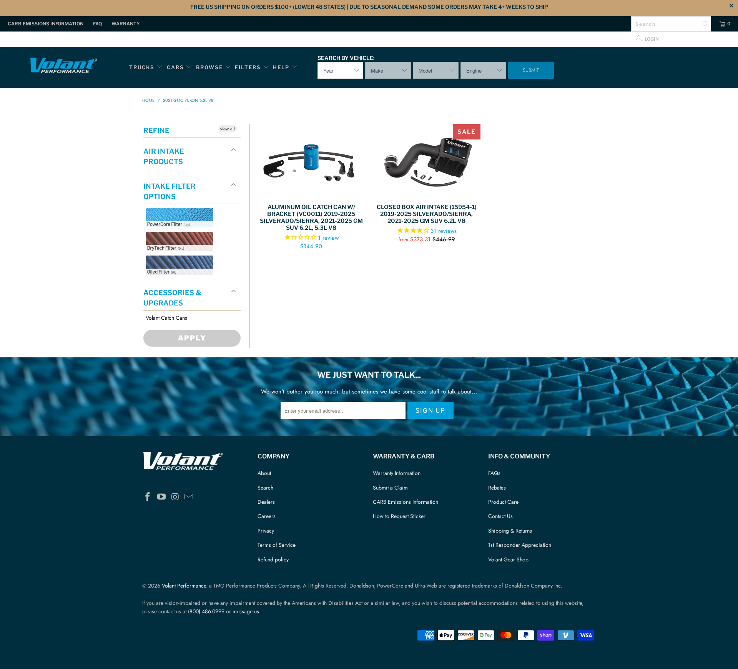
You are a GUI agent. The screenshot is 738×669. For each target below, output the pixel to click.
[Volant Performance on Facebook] (148, 497)
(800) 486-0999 (206, 611)
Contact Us (500, 516)
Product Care (503, 502)
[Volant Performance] (63, 66)
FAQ (97, 24)
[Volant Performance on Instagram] (175, 497)
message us (246, 611)
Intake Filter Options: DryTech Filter (177, 259)
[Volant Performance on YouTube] (162, 497)
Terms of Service (277, 545)
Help (281, 67)
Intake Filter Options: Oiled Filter (184, 283)
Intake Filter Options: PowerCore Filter (177, 236)
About (264, 473)
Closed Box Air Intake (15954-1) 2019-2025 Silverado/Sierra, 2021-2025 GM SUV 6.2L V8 (426, 160)
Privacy (266, 531)
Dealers (266, 502)
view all (227, 128)
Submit (531, 70)
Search (265, 487)
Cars (175, 67)
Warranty (125, 24)
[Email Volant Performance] (189, 497)
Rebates (497, 487)
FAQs (494, 473)
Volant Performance (184, 585)
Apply (192, 338)
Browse (209, 67)
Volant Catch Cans (166, 318)
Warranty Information (397, 473)
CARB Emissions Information (45, 24)
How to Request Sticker (399, 516)
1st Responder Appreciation (519, 545)
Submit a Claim (390, 487)
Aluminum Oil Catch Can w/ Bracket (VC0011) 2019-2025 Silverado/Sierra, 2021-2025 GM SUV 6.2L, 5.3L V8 (311, 160)
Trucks (142, 67)
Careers (267, 516)
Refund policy (273, 559)
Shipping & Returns (510, 531)
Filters (249, 67)
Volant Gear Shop (508, 559)
